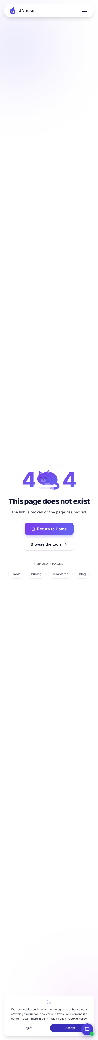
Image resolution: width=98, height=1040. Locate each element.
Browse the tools (46, 544)
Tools (16, 574)
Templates (60, 574)
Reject (28, 1028)
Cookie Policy (77, 1018)
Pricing (36, 574)
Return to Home (52, 529)
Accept (70, 1028)
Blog (82, 574)
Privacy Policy (56, 1018)
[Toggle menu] (84, 10)
